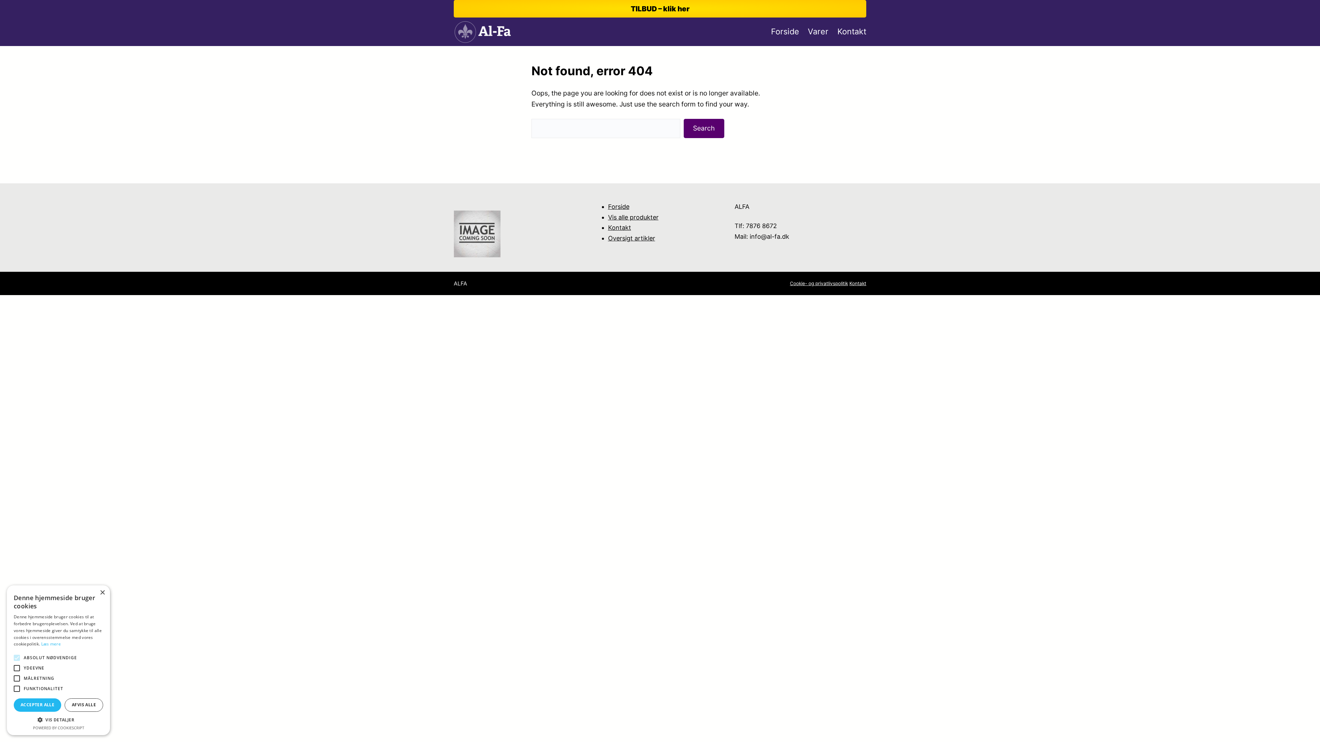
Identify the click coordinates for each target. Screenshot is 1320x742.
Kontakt (619, 227)
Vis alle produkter (633, 217)
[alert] (58, 660)
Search (704, 128)
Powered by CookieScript (58, 727)
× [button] (102, 592)
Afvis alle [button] (84, 705)
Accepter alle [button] (37, 705)
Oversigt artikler (631, 238)
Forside (618, 206)
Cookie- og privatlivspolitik (819, 283)
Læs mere (51, 644)
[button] (58, 719)
